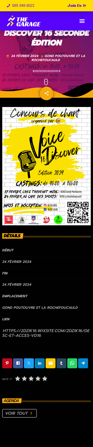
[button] (82, 21)
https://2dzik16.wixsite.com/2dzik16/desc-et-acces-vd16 (46, 333)
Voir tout (19, 413)
